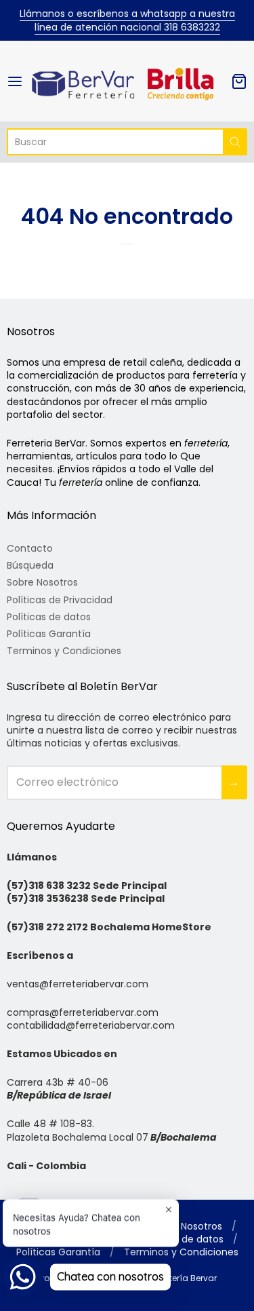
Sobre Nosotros (42, 582)
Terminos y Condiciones (64, 651)
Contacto (30, 548)
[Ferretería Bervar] (127, 81)
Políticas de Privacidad (59, 600)
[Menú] (18, 81)
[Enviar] (235, 141)
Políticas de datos (49, 617)
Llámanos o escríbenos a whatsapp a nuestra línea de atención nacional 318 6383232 (127, 20)
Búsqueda (30, 565)
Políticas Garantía (49, 634)
